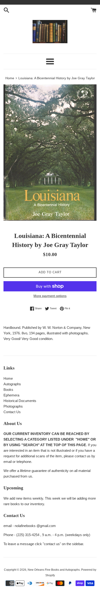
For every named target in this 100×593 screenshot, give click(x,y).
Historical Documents (19, 401)
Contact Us (12, 412)
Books (8, 390)
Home (8, 378)
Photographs (13, 406)
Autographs (12, 384)
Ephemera (11, 395)
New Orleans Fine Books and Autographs (54, 569)
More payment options (50, 296)
